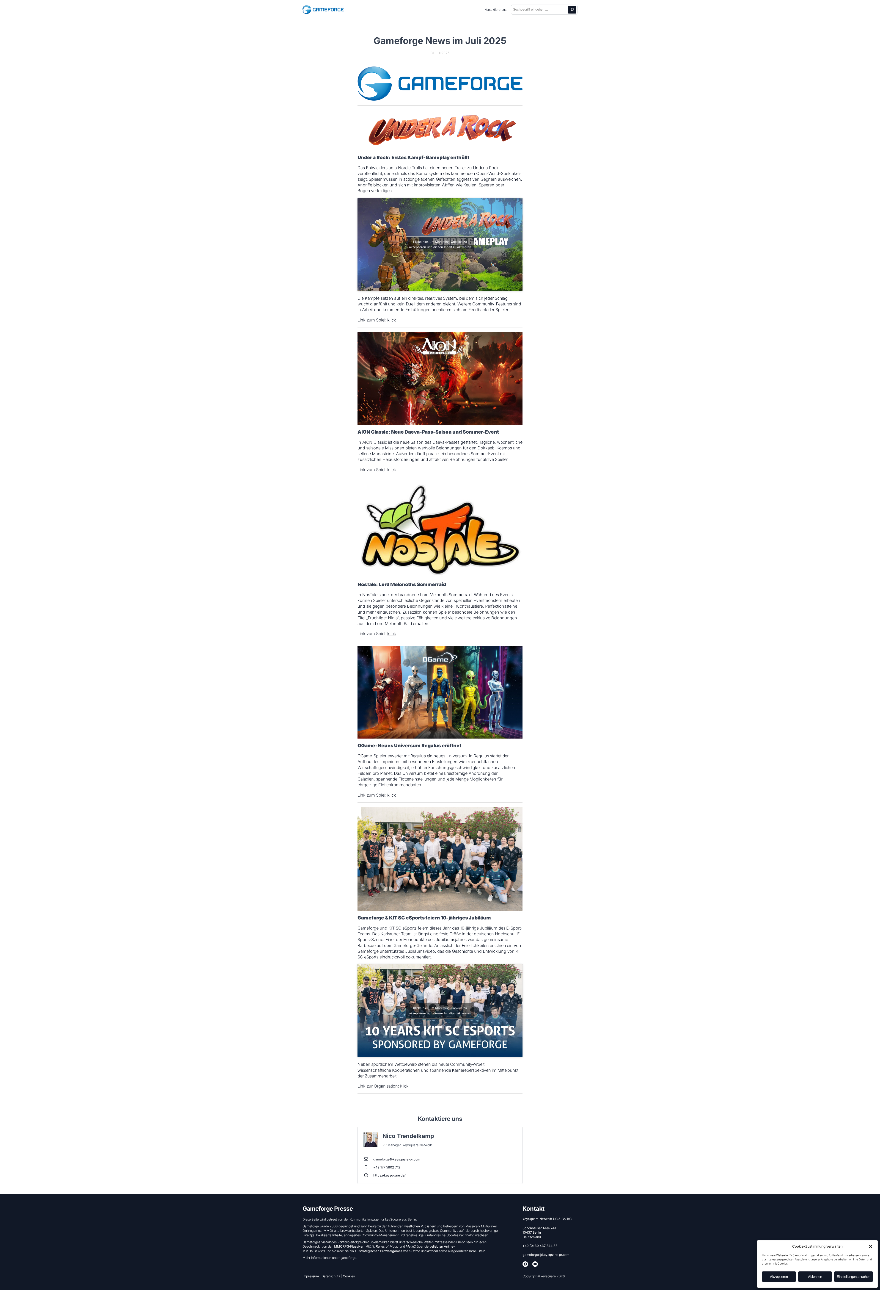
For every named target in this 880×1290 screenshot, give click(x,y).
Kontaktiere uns (495, 9)
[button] (870, 1246)
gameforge (348, 1258)
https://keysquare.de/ (389, 1175)
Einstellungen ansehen (853, 1277)
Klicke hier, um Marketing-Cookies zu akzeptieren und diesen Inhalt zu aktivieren (440, 244)
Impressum (310, 1276)
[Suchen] (572, 10)
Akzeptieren (779, 1277)
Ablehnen (815, 1277)
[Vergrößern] (516, 72)
